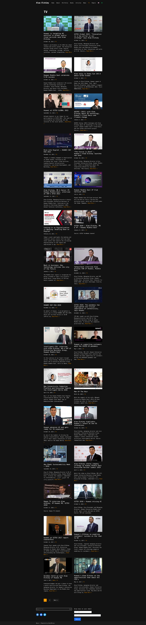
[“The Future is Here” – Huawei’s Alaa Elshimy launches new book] (88, 141)
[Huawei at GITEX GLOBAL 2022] (58, 100)
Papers (94, 3)
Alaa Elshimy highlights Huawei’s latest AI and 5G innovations (85, 423)
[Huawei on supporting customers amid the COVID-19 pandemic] (88, 334)
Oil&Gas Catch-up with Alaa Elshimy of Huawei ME (55, 577)
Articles (78, 3)
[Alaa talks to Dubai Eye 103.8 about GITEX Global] (88, 64)
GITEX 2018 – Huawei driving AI (88, 501)
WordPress (51, 623)
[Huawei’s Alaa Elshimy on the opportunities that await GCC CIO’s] (88, 565)
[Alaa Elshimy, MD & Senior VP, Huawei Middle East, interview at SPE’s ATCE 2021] (58, 180)
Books (72, 3)
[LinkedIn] (37, 614)
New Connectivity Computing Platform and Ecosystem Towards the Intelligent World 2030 (57, 388)
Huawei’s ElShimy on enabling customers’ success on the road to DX (88, 536)
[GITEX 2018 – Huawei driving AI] (88, 491)
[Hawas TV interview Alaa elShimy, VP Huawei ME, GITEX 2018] (58, 491)
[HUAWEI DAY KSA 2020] (58, 295)
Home (52, 3)
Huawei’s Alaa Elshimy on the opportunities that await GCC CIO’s (87, 577)
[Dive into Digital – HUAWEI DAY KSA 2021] (58, 141)
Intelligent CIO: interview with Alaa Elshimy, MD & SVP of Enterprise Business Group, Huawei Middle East (57, 349)
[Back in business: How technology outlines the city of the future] (58, 255)
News (84, 3)
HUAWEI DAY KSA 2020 (52, 305)
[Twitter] (44, 614)
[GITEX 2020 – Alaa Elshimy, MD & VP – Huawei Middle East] (88, 216)
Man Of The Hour (81, 391)
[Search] (70, 609)
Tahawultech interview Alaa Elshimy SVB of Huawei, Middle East (87, 268)
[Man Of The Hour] (88, 378)
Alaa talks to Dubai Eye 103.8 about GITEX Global (87, 74)
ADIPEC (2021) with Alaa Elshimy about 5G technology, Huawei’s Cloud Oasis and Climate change (87, 114)
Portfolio (65, 3)
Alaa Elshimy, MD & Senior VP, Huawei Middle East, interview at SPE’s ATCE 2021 (57, 192)
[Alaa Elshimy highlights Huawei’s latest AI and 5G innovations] (88, 412)
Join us (77, 619)
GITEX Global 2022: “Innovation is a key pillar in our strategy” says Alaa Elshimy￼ (88, 36)
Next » (56, 600)
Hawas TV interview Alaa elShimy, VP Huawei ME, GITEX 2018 (56, 503)
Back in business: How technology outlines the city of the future (56, 267)
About (58, 3)
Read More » (90, 51)
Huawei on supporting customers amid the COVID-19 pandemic (88, 345)
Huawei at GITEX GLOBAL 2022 (56, 110)
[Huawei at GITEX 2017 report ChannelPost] (58, 525)
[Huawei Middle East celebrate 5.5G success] (58, 65)
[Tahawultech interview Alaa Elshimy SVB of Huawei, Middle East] (88, 256)
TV (89, 3)
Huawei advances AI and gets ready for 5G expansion (56, 428)
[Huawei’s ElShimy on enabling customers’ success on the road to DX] (88, 524)
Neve (37, 623)
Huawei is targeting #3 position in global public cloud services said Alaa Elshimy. (55, 36)
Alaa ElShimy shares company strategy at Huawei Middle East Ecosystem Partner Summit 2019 (88, 465)
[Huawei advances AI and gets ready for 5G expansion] (58, 415)
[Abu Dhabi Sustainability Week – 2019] (58, 454)
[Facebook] (41, 614)
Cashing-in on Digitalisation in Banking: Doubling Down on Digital (56, 229)
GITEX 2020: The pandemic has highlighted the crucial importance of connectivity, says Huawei (87, 307)
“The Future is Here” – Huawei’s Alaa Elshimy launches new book (88, 153)
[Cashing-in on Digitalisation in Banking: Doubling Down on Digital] (58, 217)
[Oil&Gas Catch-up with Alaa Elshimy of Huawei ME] (58, 565)
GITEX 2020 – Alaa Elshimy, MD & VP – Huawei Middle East (87, 226)
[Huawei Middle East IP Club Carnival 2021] (88, 180)
